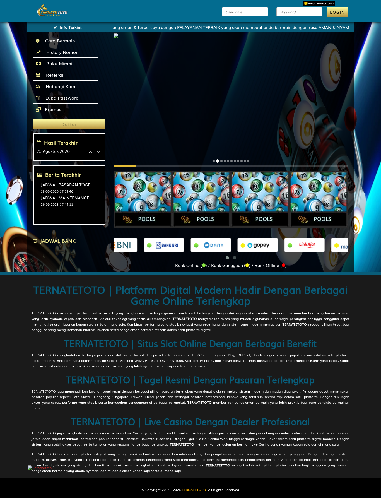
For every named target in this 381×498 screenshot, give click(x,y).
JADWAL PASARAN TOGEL (67, 184)
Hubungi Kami (59, 86)
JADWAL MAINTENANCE (65, 197)
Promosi (53, 109)
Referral (53, 74)
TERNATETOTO (44, 313)
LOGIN (337, 12)
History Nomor (61, 52)
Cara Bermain (58, 40)
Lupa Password (61, 97)
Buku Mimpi (58, 63)
